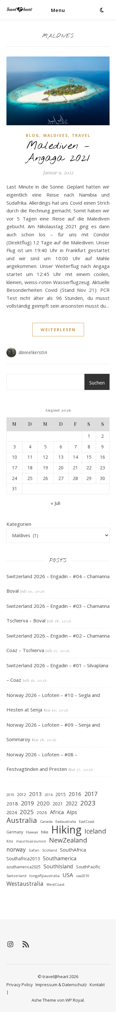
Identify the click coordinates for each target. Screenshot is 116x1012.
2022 (71, 803)
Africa (57, 812)
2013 (35, 794)
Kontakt (97, 984)
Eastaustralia (65, 821)
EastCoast (86, 821)
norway (16, 849)
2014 (49, 794)
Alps (72, 812)
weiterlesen (58, 329)
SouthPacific (88, 867)
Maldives (55, 135)
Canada (46, 821)
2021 (58, 804)
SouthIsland (58, 866)
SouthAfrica (73, 849)
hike (44, 832)
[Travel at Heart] (19, 10)
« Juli (55, 503)
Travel (81, 135)
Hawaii (32, 832)
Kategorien (18, 524)
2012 (21, 794)
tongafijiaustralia (44, 875)
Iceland (95, 831)
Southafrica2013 (23, 859)
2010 (10, 794)
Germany (14, 832)
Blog (32, 135)
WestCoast (55, 884)
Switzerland (16, 876)
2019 (27, 803)
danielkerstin (33, 352)
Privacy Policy (19, 984)
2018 (12, 803)
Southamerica (59, 858)
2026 (42, 812)
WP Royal (74, 1000)
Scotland (49, 850)
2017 (90, 794)
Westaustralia (25, 883)
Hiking (66, 830)
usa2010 (82, 876)
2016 (75, 794)
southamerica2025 (23, 867)
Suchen (97, 382)
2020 (43, 803)
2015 (60, 794)
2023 (88, 803)
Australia (21, 820)
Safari (34, 850)
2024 (11, 812)
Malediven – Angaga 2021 (58, 152)
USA (68, 875)
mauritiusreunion (31, 841)
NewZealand (68, 840)
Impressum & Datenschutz (61, 984)
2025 (27, 812)
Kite (9, 841)
